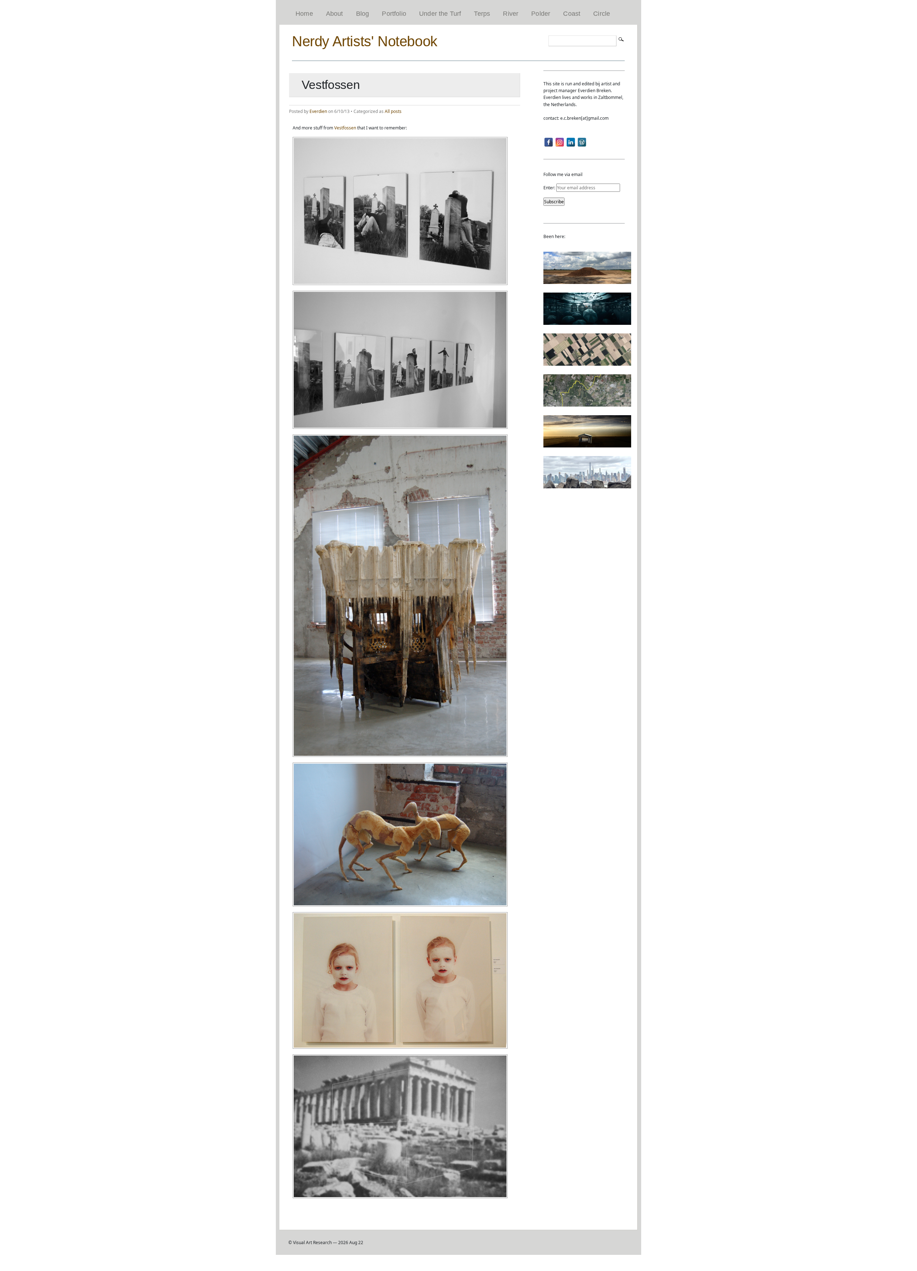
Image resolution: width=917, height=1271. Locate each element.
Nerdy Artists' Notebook (364, 41)
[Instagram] (559, 142)
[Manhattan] (587, 485)
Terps (482, 13)
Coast (571, 13)
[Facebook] (548, 142)
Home (304, 13)
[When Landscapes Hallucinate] (587, 362)
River (510, 13)
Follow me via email (562, 174)
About (334, 13)
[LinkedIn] (570, 142)
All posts (393, 111)
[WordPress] (581, 142)
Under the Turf (440, 13)
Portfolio (394, 13)
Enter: (549, 188)
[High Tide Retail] (587, 321)
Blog (362, 13)
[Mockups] (587, 444)
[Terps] (587, 281)
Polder (540, 13)
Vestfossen (345, 128)
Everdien (318, 111)
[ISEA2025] (587, 403)
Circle (601, 13)
